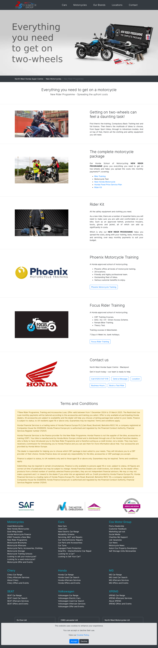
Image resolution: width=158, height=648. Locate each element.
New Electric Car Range (68, 531)
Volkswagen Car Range (68, 595)
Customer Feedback (118, 529)
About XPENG (115, 601)
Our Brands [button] (99, 5)
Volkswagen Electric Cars (69, 598)
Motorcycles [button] (80, 5)
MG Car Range (115, 574)
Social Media (114, 534)
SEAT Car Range (14, 595)
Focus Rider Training (100, 341)
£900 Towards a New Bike (18, 537)
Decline (84, 641)
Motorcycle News (116, 545)
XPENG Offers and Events (120, 604)
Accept (74, 641)
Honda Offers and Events (69, 583)
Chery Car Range (14, 574)
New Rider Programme (17, 540)
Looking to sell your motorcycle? (21, 556)
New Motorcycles (53, 79)
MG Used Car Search (118, 577)
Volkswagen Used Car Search (71, 601)
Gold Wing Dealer (15, 531)
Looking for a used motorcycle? (21, 559)
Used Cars (62, 529)
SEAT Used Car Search (17, 598)
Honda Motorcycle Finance (19, 534)
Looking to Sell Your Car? (69, 556)
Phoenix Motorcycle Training (103, 287)
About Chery (12, 580)
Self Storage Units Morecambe (122, 551)
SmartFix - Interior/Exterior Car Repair (74, 551)
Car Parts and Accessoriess (70, 542)
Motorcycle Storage (16, 551)
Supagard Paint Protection (69, 548)
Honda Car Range (66, 574)
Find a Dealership (116, 526)
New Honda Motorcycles (18, 529)
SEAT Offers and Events (17, 604)
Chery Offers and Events (18, 583)
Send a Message (120, 379)
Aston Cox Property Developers (123, 548)
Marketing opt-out (117, 531)
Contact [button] (133, 5)
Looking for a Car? (66, 554)
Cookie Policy (83, 635)
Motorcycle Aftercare (16, 545)
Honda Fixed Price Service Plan (108, 184)
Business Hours (98, 385)
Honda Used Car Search (68, 577)
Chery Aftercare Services (18, 577)
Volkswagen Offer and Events (71, 606)
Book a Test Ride (116, 385)
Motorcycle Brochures (17, 542)
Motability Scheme (66, 534)
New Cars (62, 526)
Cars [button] (64, 5)
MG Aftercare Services (119, 580)
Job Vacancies (115, 540)
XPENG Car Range (117, 595)
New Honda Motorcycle (104, 182)
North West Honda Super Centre (29, 79)
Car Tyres (62, 545)
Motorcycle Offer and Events (20, 562)
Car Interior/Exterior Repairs (70, 540)
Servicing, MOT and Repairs (70, 537)
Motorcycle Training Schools (19, 554)
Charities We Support (118, 537)
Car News (113, 542)
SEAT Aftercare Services (18, 601)
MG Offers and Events (118, 583)
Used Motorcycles (15, 526)
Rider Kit (98, 187)
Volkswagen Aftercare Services (71, 604)
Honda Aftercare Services (69, 580)
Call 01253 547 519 (99, 379)
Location (136, 379)
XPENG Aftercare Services (120, 598)
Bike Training (100, 176)
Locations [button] (117, 5)
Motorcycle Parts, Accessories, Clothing (24, 548)
